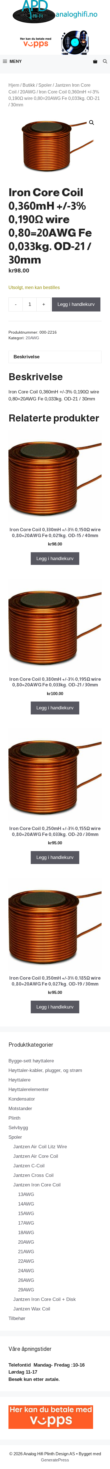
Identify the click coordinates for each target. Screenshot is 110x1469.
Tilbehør (16, 1318)
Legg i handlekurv (76, 304)
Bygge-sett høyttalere (31, 1061)
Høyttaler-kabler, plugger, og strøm (45, 1070)
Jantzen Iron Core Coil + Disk (44, 1299)
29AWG (26, 1289)
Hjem (13, 85)
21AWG (26, 1251)
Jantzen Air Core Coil (35, 1156)
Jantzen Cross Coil (33, 1175)
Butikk (29, 85)
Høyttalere (19, 1080)
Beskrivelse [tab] (26, 356)
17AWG (26, 1223)
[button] (105, 61)
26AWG (26, 1280)
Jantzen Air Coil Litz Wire (40, 1146)
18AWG (26, 1232)
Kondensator (21, 1099)
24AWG (26, 1270)
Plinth (14, 1118)
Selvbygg (18, 1127)
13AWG (26, 1194)
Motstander (20, 1108)
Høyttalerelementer (28, 1089)
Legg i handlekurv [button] (55, 558)
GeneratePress (55, 1459)
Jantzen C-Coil (29, 1165)
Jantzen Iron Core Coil (37, 1185)
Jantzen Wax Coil (31, 1309)
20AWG (28, 92)
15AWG (26, 1213)
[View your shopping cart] (95, 61)
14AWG (26, 1204)
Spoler (45, 85)
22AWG (26, 1261)
